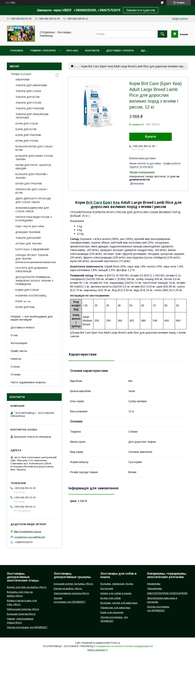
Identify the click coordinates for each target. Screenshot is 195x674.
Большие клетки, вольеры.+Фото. (74, 583)
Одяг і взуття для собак (29, 226)
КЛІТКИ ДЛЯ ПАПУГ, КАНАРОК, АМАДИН (33, 167)
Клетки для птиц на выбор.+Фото (26, 587)
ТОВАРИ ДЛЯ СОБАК (28, 91)
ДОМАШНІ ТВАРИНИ (27, 232)
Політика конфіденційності (138, 646)
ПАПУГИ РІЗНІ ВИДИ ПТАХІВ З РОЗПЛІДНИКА (33, 219)
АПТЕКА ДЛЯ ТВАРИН (28, 243)
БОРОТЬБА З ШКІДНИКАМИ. (32, 249)
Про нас (72, 50)
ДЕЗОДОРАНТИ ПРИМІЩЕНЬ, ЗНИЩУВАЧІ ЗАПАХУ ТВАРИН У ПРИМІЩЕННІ (34, 280)
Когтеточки (106, 588)
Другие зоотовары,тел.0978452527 (27, 627)
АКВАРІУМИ (22, 79)
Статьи (15, 366)
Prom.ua (115, 643)
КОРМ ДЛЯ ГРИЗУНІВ (28, 135)
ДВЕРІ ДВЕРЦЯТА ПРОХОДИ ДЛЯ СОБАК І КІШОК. (33, 200)
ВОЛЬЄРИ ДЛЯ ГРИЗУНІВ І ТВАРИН (31, 176)
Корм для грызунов (111, 612)
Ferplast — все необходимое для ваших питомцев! (32, 318)
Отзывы (16, 374)
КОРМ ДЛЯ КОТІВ (26, 129)
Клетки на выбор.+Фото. (68, 588)
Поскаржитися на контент (108, 646)
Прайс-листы (19, 350)
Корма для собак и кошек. (116, 593)
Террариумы (154, 588)
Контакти (92, 50)
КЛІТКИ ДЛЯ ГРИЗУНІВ (28, 183)
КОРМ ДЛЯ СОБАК (26, 123)
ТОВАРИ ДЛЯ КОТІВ (27, 97)
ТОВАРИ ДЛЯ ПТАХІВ (28, 102)
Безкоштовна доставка (142, 158)
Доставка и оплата (22, 327)
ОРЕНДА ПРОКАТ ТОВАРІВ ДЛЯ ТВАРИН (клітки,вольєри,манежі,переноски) (35, 258)
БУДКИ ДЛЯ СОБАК (27, 289)
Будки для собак (110, 598)
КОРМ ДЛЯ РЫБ (25, 307)
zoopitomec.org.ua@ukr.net (29, 536)
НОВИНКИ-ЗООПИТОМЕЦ (30, 295)
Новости (16, 358)
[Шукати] (162, 34)
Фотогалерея (19, 343)
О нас (14, 335)
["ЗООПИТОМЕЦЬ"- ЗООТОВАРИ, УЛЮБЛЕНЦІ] (21, 40)
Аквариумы (153, 583)
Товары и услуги (21, 74)
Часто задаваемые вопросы (28, 382)
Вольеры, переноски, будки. (116, 583)
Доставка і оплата (120, 50)
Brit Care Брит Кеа (103, 202)
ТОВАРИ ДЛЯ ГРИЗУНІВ (29, 108)
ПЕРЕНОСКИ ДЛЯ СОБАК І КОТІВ (31, 191)
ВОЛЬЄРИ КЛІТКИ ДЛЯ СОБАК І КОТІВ (34, 148)
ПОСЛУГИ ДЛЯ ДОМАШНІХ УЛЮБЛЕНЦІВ (31, 269)
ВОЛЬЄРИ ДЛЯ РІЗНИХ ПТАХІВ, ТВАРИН (34, 157)
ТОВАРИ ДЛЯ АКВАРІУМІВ (31, 85)
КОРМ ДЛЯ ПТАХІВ (26, 140)
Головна (16, 50)
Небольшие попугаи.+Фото (23, 609)
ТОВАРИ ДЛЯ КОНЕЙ (28, 237)
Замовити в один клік (140, 10)
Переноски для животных (115, 607)
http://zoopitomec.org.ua (27, 531)
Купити (150, 136)
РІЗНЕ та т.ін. (23, 301)
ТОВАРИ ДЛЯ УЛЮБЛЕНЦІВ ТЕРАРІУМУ (32, 116)
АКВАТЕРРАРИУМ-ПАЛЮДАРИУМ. (167, 593)
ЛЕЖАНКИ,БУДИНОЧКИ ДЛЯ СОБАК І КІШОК (32, 209)
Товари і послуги (43, 50)
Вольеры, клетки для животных (118, 602)
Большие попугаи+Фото (21, 613)
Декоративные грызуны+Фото (71, 593)
